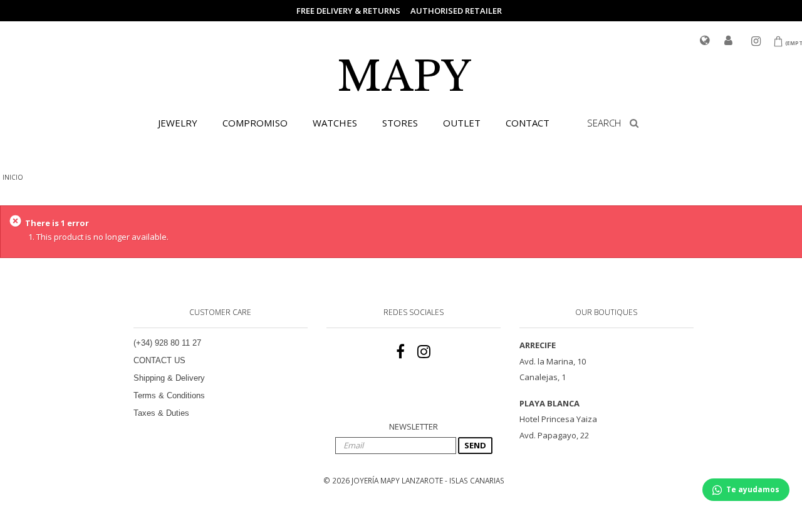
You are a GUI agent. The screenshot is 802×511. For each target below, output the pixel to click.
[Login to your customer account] (728, 41)
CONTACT (527, 122)
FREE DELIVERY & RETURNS (348, 10)
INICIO (13, 177)
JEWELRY (177, 122)
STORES (400, 122)
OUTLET (462, 122)
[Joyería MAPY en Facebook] (400, 352)
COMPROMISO (255, 122)
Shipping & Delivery (169, 378)
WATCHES (335, 122)
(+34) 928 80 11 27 (167, 343)
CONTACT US (159, 360)
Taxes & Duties (161, 413)
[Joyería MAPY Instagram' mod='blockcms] (424, 352)
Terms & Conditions (169, 395)
